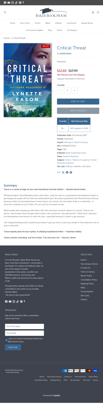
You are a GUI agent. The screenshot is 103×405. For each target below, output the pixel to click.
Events (59, 30)
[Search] (5, 12)
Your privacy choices (89, 264)
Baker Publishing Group (76, 153)
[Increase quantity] (75, 91)
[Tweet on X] (63, 172)
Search (83, 260)
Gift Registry (72, 30)
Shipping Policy (87, 284)
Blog (50, 30)
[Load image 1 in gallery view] (28, 80)
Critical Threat (19, 38)
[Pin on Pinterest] (71, 172)
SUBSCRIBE (13, 347)
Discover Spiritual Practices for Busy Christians (51, 3)
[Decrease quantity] (60, 91)
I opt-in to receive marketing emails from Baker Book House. (25, 340)
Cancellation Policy (89, 280)
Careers (84, 299)
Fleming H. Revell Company (76, 142)
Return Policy (86, 276)
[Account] (92, 12)
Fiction (37, 23)
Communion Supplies (34, 30)
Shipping (60, 79)
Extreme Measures (71, 156)
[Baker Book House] (51, 12)
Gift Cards (85, 295)
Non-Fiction (25, 23)
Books (12, 23)
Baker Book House (17, 370)
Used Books (71, 23)
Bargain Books (87, 23)
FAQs (83, 288)
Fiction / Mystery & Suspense (77, 160)
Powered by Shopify (12, 372)
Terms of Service (88, 272)
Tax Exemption (87, 291)
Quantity (60, 85)
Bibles (47, 23)
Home (7, 38)
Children (58, 23)
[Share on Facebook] (67, 172)
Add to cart (78, 101)
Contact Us (85, 268)
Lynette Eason (65, 53)
